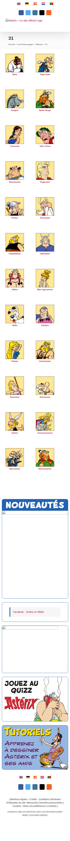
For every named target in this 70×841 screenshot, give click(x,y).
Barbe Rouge (45, 110)
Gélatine (45, 325)
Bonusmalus (15, 182)
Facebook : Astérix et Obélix (28, 612)
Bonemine (14, 397)
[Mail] (42, 787)
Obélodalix (45, 254)
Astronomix (45, 397)
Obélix (15, 289)
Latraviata (14, 146)
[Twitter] (27, 787)
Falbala (14, 361)
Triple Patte (45, 74)
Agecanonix (14, 469)
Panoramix (45, 218)
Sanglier (15, 110)
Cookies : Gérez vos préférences (29, 806)
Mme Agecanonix (45, 289)
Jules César (45, 146)
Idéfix (14, 325)
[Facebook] (20, 787)
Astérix (15, 433)
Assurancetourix (45, 433)
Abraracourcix (45, 469)
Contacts (51, 806)
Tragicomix (45, 182)
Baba (15, 74)
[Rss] (49, 787)
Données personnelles (51, 802)
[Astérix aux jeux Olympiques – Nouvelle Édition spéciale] (35, 555)
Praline (15, 218)
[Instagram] (35, 787)
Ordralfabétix (15, 254)
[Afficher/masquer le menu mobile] (62, 25)
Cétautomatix (45, 361)
